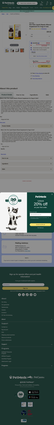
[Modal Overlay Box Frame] (27, 212)
